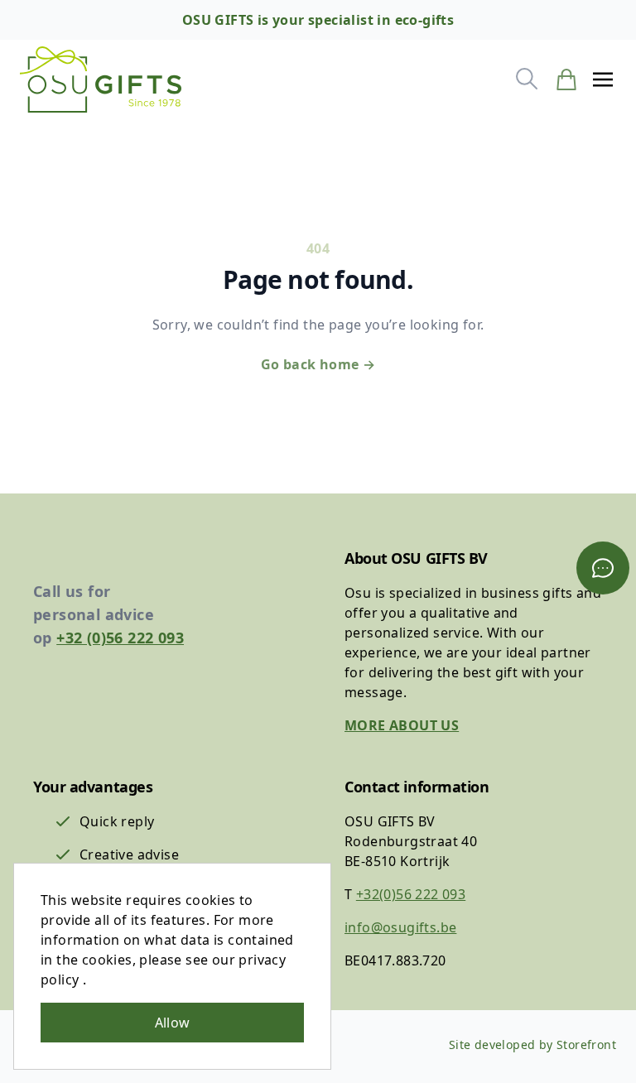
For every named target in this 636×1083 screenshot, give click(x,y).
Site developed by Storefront (532, 1044)
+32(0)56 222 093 (410, 894)
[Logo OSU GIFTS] (100, 79)
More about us (401, 725)
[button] (603, 79)
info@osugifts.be (400, 927)
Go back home (318, 364)
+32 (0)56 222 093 (120, 637)
